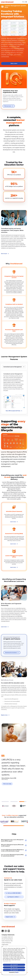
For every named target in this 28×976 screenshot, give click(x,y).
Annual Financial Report (7, 939)
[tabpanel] (14, 392)
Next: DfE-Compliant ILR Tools (13, 410)
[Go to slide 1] (5, 804)
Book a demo (14, 63)
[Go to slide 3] (22, 804)
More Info (15, 967)
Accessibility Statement (7, 937)
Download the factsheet (11, 652)
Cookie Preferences (6, 942)
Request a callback (14, 896)
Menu (23, 1)
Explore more (4, 715)
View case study (7, 783)
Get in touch (4, 253)
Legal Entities (5, 944)
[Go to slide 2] (14, 804)
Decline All (15, 970)
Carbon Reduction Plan (7, 940)
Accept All (15, 965)
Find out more (7, 106)
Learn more (13, 521)
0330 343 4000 (14, 893)
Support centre (9, 916)
